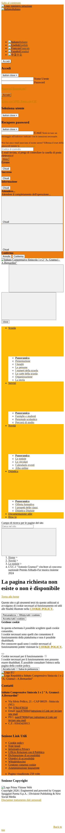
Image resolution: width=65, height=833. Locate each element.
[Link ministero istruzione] (16, 6)
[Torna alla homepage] (32, 261)
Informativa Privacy (19, 749)
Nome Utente (41, 78)
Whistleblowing (17, 761)
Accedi (6, 61)
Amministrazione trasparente (24, 767)
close (5, 322)
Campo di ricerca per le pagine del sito (22, 522)
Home (11, 557)
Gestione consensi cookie (22, 764)
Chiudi (6, 168)
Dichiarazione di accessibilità (24, 755)
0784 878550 (20, 707)
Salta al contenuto (11, 2)
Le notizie (13, 563)
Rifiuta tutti (29, 615)
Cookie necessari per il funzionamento (22, 656)
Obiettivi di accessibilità (21, 758)
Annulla (6, 256)
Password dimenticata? (13, 88)
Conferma (18, 256)
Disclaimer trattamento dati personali (21, 799)
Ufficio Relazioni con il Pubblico (26, 752)
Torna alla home (10, 596)
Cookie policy (16, 742)
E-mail (37, 132)
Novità (12, 560)
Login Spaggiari (27, 146)
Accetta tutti (14, 618)
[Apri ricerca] (36, 278)
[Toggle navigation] (28, 306)
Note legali (14, 745)
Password (39, 82)
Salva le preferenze (28, 669)
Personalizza (9, 615)
